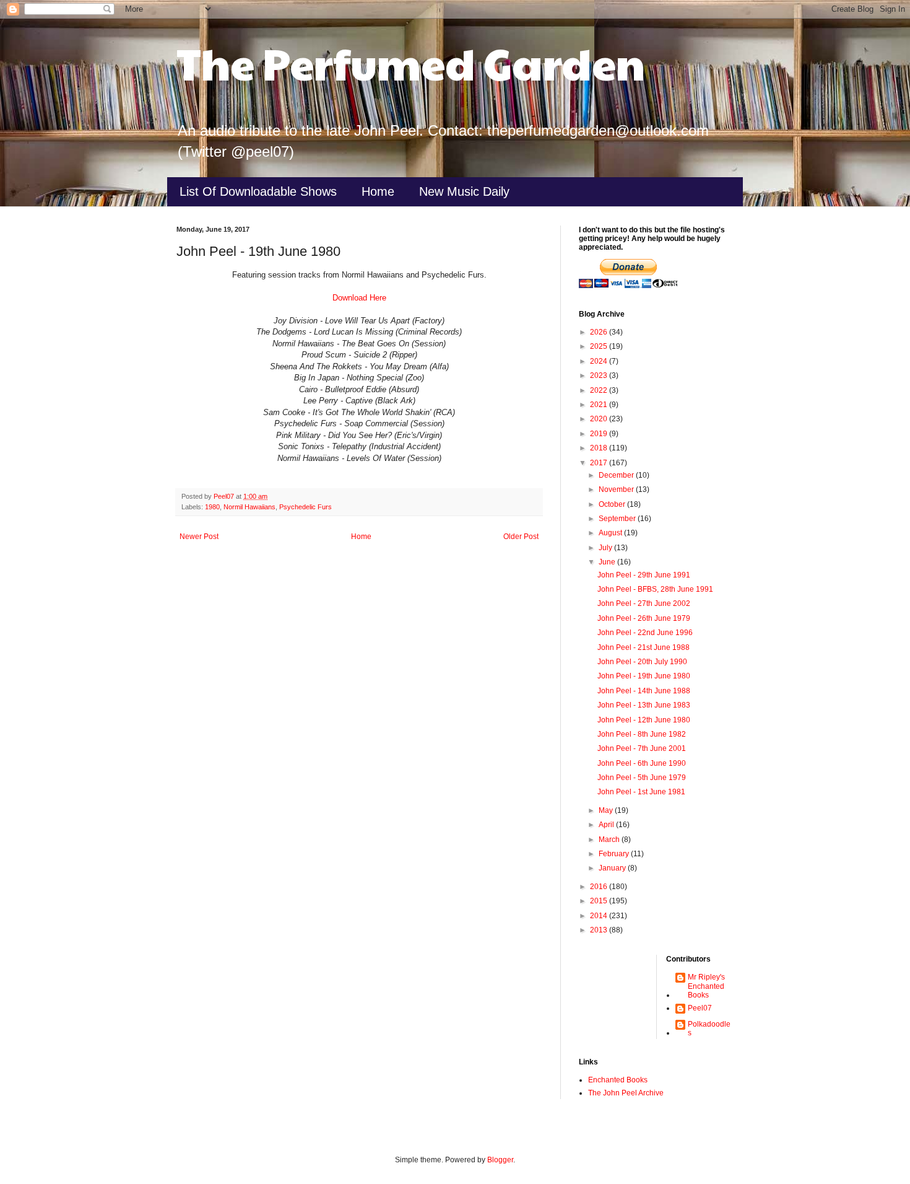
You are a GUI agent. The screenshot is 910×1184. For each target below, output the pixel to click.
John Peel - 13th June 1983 (643, 705)
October (613, 504)
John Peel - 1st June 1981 (641, 791)
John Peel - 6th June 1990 (641, 763)
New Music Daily (464, 191)
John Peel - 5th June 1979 (641, 777)
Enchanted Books (618, 1080)
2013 (599, 930)
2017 (599, 462)
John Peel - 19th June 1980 (643, 676)
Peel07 (700, 1008)
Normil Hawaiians (249, 507)
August (611, 532)
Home (378, 191)
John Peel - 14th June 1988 (643, 690)
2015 (599, 901)
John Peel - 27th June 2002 (643, 603)
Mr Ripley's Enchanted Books (706, 986)
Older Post (521, 536)
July (606, 547)
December (617, 475)
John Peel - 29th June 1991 (643, 575)
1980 (212, 507)
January (613, 868)
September (618, 518)
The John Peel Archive (626, 1093)
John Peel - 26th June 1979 (643, 618)
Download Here (359, 297)
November (617, 489)
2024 (599, 361)
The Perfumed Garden (410, 62)
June (608, 562)
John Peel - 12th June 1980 (643, 720)
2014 (599, 915)
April (607, 824)
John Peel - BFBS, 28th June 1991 (655, 589)
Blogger (500, 1159)
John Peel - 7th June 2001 (641, 748)
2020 (599, 418)
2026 (599, 332)
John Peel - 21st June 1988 (643, 647)
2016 (599, 886)
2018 (599, 448)
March (610, 839)
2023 (599, 375)
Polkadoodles (709, 1028)
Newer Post (199, 536)
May (607, 810)
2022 (599, 390)
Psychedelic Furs (305, 507)
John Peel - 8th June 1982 (641, 734)
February (615, 853)
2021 (599, 404)
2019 (599, 433)
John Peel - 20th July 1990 (642, 661)
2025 (599, 346)
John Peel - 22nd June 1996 (645, 632)
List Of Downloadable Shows (258, 191)
